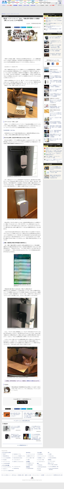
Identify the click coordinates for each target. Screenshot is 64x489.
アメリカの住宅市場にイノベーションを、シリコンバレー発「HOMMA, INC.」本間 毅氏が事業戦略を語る (36, 437)
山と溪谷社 (28, 461)
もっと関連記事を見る (21, 445)
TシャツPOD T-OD (30, 457)
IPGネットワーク (51, 463)
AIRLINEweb (40, 454)
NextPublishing (16, 468)
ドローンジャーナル (6, 461)
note (30, 27)
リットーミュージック (31, 454)
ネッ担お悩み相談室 (6, 463)
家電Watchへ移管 (30, 380)
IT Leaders (5, 459)
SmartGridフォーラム (17, 454)
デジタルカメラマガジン (7, 466)
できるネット (5, 468)
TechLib (39, 470)
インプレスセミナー (17, 459)
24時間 (50, 15)
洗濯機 (47, 5)
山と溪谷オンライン (30, 463)
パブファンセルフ (52, 461)
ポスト (9, 27)
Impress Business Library (18, 457)
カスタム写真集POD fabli (53, 466)
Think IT (4, 454)
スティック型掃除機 (40, 5)
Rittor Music (28, 452)
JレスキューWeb (41, 459)
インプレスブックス (17, 466)
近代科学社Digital (30, 468)
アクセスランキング (50, 14)
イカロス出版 (39, 452)
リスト (12, 27)
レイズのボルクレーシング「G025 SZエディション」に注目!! (55, 42)
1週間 (55, 15)
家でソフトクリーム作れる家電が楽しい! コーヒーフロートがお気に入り (55, 101)
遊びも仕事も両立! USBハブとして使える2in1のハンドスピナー (15, 415)
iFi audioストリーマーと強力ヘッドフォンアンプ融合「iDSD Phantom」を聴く (55, 46)
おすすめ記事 (49, 164)
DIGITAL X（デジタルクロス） (19, 461)
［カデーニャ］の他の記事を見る (22, 420)
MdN (38, 463)
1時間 (46, 15)
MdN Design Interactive (42, 466)
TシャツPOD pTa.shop (53, 464)
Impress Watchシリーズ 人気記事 (53, 144)
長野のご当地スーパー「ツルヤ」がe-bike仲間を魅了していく (55, 72)
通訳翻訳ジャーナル (41, 457)
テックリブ (39, 468)
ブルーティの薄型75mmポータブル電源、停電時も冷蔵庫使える (55, 77)
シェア (18, 27)
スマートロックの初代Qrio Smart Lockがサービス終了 (15, 427)
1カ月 (60, 15)
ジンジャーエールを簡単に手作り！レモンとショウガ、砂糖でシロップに (55, 114)
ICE (48, 452)
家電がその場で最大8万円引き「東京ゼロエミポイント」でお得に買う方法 (55, 176)
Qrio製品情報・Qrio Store (9, 130)
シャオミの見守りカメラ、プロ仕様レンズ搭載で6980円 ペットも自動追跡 (56, 95)
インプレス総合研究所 (6, 457)
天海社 (50, 454)
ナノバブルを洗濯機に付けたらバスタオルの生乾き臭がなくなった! (55, 168)
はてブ (24, 27)
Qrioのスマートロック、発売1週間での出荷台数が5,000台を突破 (15, 435)
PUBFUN (49, 459)
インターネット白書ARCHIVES (8, 470)
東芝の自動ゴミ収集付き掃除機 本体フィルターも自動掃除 (55, 127)
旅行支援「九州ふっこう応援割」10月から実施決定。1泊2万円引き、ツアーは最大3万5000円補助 (54, 151)
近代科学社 (28, 466)
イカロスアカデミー (41, 461)
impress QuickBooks (52, 457)
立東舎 (28, 459)
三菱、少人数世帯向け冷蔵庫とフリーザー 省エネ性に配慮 (55, 82)
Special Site (49, 33)
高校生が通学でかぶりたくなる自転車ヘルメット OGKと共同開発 (55, 135)
